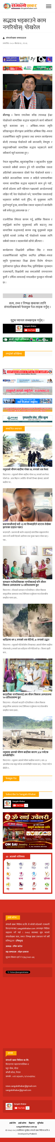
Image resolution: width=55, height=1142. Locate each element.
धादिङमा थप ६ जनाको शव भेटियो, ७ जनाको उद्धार (26, 640)
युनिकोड (40, 1123)
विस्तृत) (20, 941)
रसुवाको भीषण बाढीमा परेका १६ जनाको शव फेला (25, 469)
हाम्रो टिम (12, 1123)
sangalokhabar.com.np (26, 1126)
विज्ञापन (32, 1123)
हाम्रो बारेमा (22, 1123)
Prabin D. (33, 1133)
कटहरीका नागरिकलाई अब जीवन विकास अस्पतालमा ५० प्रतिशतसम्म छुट (27, 696)
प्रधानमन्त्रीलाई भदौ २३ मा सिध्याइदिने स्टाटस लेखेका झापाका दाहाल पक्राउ (27, 526)
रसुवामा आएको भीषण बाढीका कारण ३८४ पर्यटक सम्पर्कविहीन (25, 754)
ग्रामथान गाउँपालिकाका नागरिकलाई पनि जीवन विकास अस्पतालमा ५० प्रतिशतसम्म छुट (24, 583)
